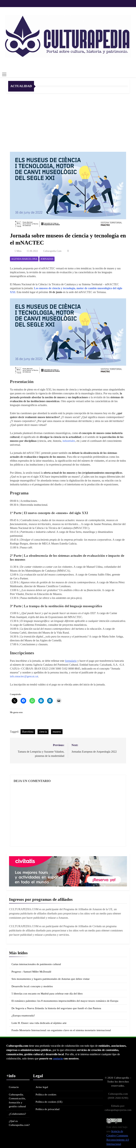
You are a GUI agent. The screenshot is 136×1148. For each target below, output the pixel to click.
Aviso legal (42, 1087)
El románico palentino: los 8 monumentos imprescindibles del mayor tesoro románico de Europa (65, 1000)
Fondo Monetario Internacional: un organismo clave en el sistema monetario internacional (61, 1030)
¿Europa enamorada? (23, 1015)
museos (57, 731)
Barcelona (27, 731)
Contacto (14, 1087)
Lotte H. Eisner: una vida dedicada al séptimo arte (39, 1023)
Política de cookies (46, 1094)
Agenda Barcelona (24, 259)
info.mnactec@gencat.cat (24, 676)
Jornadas (47, 259)
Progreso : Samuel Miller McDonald (31, 971)
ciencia (43, 731)
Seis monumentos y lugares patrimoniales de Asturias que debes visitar (51, 978)
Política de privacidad (48, 1109)
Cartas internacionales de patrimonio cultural (36, 964)
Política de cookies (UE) (49, 1101)
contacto (58, 1058)
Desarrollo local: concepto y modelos (32, 986)
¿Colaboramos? (17, 1113)
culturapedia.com (52, 251)
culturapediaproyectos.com (118, 1110)
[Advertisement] (68, 120)
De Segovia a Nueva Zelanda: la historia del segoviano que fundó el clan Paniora (56, 1008)
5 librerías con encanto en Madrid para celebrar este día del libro (47, 993)
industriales (69, 440)
